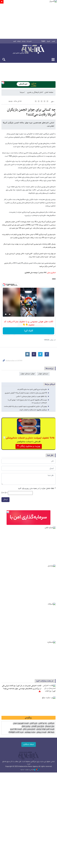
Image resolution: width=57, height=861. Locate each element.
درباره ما (24, 41)
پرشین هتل (25, 726)
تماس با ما (29, 41)
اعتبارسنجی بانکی (29, 729)
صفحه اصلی (48, 92)
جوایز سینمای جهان (28, 373)
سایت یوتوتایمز (29, 732)
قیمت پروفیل (41, 732)
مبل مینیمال (49, 726)
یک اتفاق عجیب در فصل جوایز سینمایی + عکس (31, 396)
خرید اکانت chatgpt (16, 732)
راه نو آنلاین (42, 723)
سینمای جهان (43, 373)
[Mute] (10, 314)
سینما (22, 92)
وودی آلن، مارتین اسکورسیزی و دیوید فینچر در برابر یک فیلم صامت (25, 406)
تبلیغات (19, 41)
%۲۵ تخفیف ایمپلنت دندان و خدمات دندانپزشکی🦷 (28, 438)
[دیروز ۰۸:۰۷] (49, 688)
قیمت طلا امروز (16, 729)
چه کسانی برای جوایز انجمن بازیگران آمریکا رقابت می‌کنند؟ (31, 112)
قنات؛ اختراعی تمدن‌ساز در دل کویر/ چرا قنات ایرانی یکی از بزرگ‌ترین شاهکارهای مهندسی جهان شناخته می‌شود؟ (21, 687)
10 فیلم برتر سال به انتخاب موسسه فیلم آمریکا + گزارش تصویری (26, 393)
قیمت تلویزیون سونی (20, 723)
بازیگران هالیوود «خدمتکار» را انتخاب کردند (33, 410)
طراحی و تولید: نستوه (27, 770)
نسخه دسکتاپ (28, 744)
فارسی (53, 41)
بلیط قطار (50, 732)
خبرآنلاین (28, 49)
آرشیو (14, 41)
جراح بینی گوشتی (37, 726)
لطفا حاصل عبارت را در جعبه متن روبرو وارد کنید (37, 488)
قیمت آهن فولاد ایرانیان (45, 729)
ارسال (5, 499)
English (43, 41)
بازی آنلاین (33, 723)
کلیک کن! (28, 331)
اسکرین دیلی (51, 272)
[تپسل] (2, 82)
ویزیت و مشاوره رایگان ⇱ (28, 446)
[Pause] (5, 314)
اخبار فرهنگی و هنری (35, 92)
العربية (48, 41)
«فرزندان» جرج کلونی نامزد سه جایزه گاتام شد (32, 389)
